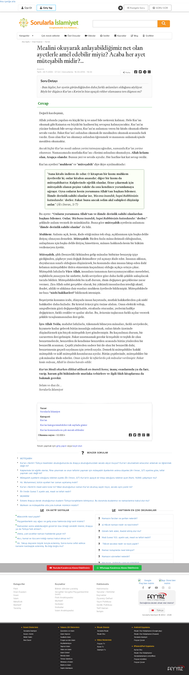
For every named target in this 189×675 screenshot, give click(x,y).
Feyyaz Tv (101, 643)
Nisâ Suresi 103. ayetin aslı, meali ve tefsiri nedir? (126, 537)
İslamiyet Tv (101, 650)
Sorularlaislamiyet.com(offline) (144, 656)
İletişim (100, 611)
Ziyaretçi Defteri (105, 598)
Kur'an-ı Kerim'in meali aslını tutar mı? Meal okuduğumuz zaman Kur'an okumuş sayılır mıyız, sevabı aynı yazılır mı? (76, 487)
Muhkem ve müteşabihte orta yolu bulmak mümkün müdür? (49, 505)
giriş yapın (61, 446)
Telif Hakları (102, 608)
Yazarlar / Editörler (106, 592)
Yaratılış (17, 608)
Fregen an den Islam (67, 640)
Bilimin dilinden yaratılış (66, 588)
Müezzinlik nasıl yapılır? (28, 516)
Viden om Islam (65, 649)
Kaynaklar (101, 595)
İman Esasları (37, 42)
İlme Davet (27, 640)
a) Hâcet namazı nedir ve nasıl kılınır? (120, 524)
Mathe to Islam (65, 665)
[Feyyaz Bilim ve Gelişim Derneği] (157, 597)
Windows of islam (66, 662)
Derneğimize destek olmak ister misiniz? (157, 603)
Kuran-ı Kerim (28, 634)
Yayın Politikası (104, 601)
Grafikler (150, 35)
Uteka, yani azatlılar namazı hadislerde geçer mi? (41, 533)
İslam (16, 598)
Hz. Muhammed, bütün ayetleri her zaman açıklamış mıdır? (49, 482)
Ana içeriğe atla (7, 1)
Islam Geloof (64, 652)
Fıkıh (15, 588)
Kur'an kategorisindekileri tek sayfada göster (63, 425)
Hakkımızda (102, 588)
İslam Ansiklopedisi (64, 610)
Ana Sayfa (26, 42)
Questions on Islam (67, 631)
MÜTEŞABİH (26, 458)
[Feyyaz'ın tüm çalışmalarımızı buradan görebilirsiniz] (176, 668)
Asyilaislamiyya (65, 643)
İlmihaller (59, 607)
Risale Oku (101, 634)
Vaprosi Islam (65, 646)
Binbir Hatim (27, 637)
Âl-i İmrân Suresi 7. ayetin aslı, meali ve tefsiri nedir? (45, 491)
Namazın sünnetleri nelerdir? (116, 556)
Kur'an (47, 42)
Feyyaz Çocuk (139, 640)
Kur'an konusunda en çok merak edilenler (62, 430)
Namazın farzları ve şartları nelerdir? (120, 518)
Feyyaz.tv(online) (140, 659)
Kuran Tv (100, 647)
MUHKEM (24, 496)
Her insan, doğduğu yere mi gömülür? (120, 562)
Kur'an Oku (138, 650)
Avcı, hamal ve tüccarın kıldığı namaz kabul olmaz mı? (43, 538)
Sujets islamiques (66, 668)
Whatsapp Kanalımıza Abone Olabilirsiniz (119, 568)
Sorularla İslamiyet (50, 411)
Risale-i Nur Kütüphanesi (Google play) (148, 631)
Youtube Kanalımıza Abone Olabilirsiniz (71, 568)
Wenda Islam (65, 656)
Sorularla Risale (102, 631)
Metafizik (18, 601)
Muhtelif (17, 605)
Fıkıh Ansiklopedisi (64, 597)
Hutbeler (59, 604)
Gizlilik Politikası (104, 605)
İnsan (16, 595)
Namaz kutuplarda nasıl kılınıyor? (118, 550)
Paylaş (127, 72)
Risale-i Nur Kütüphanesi (143, 653)
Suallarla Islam (65, 637)
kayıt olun (77, 446)
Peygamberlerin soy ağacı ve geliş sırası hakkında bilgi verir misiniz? (51, 521)
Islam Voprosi (65, 634)
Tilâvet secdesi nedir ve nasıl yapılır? (120, 543)
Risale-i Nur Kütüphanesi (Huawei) (146, 634)
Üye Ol (28, 7)
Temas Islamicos (66, 659)
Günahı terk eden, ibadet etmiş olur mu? (121, 531)
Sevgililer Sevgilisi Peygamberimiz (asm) (72, 593)
